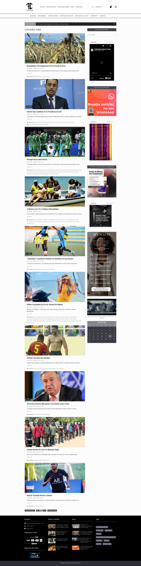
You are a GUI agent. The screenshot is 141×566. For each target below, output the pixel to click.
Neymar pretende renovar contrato (39, 495)
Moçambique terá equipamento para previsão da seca (46, 66)
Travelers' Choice (68, 221)
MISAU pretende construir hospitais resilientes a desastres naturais (61, 533)
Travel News (45, 221)
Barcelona (100, 530)
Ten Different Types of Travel (66, 319)
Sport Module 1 (52, 172)
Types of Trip (76, 221)
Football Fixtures (51, 170)
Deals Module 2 (58, 317)
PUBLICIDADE (79, 6)
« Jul (101, 343)
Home (28, 204)
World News (39, 414)
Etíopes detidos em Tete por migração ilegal (43, 450)
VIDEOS (72, 6)
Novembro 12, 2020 (39, 114)
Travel (33, 221)
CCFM (99, 533)
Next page (54, 510)
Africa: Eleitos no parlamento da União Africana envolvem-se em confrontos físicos (86, 533)
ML (92, 6)
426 (38, 510)
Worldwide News (46, 414)
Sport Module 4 (75, 172)
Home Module (72, 170)
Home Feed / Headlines (41, 219)
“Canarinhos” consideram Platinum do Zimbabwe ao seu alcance (50, 259)
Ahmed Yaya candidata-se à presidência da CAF (44, 112)
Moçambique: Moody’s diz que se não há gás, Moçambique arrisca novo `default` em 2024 (85, 540)
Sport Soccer (71, 122)
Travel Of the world (53, 221)
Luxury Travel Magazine (69, 219)
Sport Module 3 (67, 172)
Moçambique (30, 60)
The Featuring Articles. (44, 173)
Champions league (32, 154)
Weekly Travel (30, 223)
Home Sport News (50, 122)
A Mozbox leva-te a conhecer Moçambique (43, 209)
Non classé (29, 221)
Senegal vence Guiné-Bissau (37, 159)
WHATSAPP (98, 6)
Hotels (62, 219)
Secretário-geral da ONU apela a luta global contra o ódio (48, 404)
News (48, 76)
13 (102, 333)
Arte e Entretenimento (33, 299)
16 (114, 333)
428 (45, 510)
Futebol (39, 122)
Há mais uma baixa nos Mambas (38, 358)
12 (97, 333)
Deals (45, 317)
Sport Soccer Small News (33, 124)
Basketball (108, 530)
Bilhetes (102, 78)
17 (89, 336)
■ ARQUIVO (103, 15)
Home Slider (79, 170)
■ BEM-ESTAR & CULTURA (81, 15)
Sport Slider (35, 173)
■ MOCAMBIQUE (42, 15)
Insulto (106, 540)
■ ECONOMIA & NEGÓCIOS (66, 15)
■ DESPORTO (94, 15)
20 (102, 336)
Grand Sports (66, 170)
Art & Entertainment (102, 527)
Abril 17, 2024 (38, 211)
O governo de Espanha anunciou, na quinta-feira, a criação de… (53, 24)
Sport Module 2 (60, 172)
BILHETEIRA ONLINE (51, 6)
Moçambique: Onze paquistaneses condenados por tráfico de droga (86, 526)
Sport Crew (46, 172)
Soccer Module (57, 122)
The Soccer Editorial (43, 124)
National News (43, 76)
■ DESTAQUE (33, 15)
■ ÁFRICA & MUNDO (53, 15)
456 (49, 510)
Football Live (30, 352)
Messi (99, 544)
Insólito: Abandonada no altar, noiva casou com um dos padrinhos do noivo (86, 547)
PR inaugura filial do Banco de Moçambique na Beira (62, 539)
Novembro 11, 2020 (39, 360)
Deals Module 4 (73, 317)
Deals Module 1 (50, 317)
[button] (93, 6)
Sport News (64, 122)
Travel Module (39, 221)
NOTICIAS (42, 6)
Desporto (29, 106)
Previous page (28, 510)
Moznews (30, 68)
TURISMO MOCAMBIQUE (63, 6)
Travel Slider (61, 221)
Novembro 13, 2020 (39, 68)
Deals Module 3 (65, 317)
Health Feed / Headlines (32, 319)
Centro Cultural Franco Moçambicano (106, 537)
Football (99, 540)
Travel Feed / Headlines (32, 320)
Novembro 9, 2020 (39, 497)
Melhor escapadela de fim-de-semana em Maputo (45, 305)
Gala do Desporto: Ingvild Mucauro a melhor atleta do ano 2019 (62, 547)
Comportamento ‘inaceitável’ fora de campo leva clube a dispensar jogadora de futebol (62, 526)
